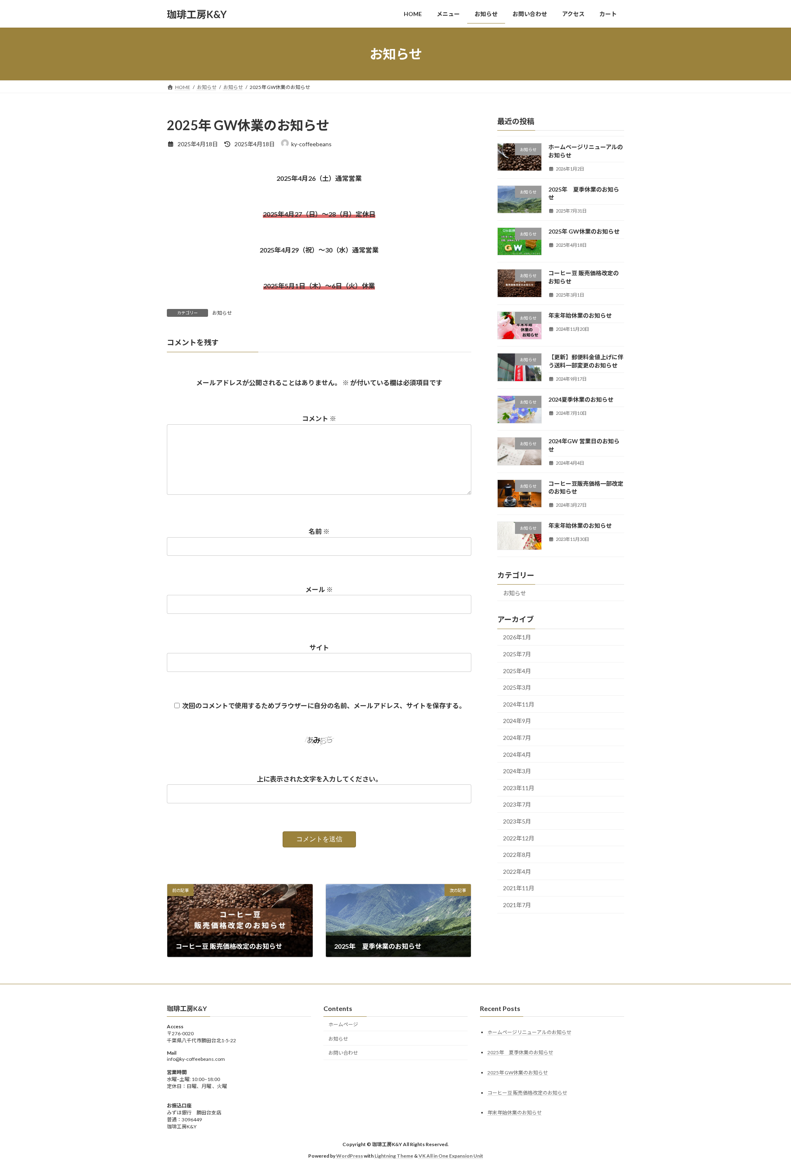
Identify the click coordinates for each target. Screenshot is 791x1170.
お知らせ (222, 313)
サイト (319, 647)
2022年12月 (518, 838)
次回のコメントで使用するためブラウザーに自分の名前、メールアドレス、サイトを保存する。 (324, 705)
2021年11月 (518, 888)
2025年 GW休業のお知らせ (584, 231)
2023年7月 (517, 804)
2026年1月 (517, 637)
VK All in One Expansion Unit (451, 1156)
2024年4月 (517, 754)
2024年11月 (518, 704)
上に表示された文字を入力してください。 (319, 779)
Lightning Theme (393, 1156)
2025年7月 (517, 654)
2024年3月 (517, 771)
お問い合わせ (343, 1053)
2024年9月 (517, 721)
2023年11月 (518, 787)
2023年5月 (517, 821)
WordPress (349, 1156)
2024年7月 (517, 737)
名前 (319, 531)
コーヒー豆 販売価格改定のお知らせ (527, 1092)
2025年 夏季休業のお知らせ (520, 1052)
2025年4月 (517, 670)
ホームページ (343, 1024)
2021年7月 (517, 904)
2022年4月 (517, 871)
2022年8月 (517, 854)
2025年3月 (517, 687)
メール (319, 589)
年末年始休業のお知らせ (580, 315)
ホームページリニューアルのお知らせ (529, 1032)
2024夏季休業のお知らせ (580, 399)
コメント (319, 418)
